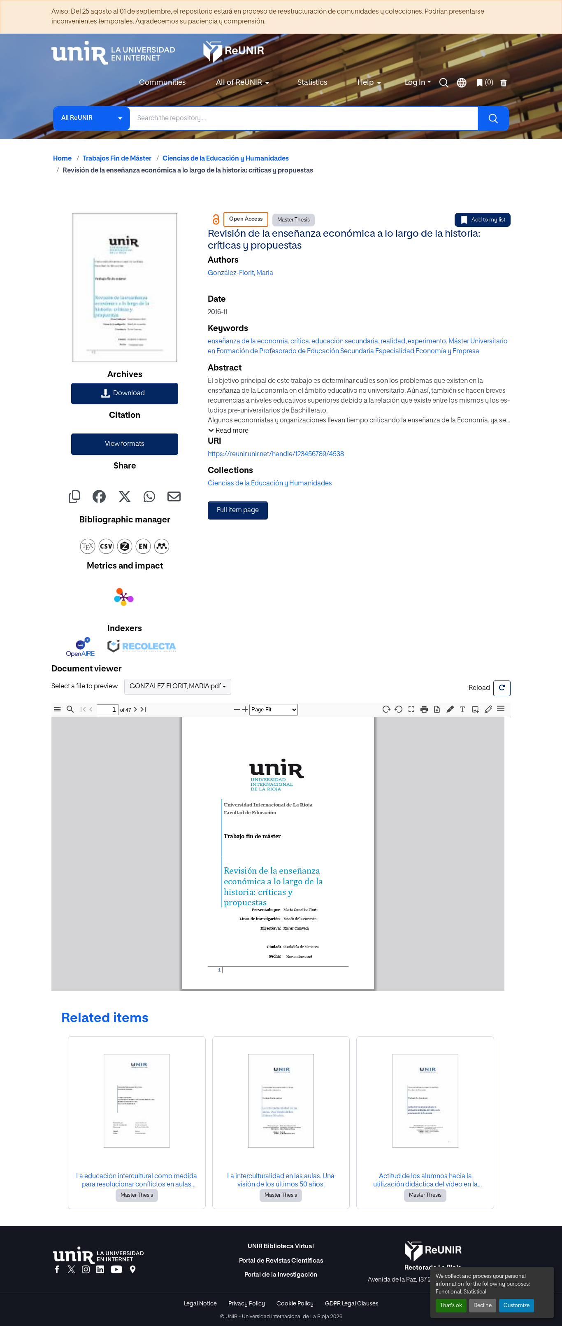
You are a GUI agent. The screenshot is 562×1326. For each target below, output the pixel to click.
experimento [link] (427, 341)
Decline (483, 1305)
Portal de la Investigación (280, 1275)
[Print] (424, 709)
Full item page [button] (238, 510)
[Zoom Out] (237, 709)
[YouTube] (116, 1270)
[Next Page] (135, 709)
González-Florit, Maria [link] (240, 273)
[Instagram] (86, 1270)
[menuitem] (241, 83)
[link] (124, 393)
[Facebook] (57, 1270)
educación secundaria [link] (344, 341)
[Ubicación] (133, 1270)
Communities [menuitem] (162, 82)
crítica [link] (299, 341)
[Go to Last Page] (143, 709)
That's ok (451, 1305)
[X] (71, 1270)
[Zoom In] (245, 709)
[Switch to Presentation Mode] (411, 709)
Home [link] (62, 159)
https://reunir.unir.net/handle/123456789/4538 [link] (276, 454)
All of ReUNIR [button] (239, 82)
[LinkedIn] (100, 1270)
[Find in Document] (70, 709)
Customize (516, 1305)
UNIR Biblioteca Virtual (281, 1246)
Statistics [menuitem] (312, 82)
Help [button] (366, 82)
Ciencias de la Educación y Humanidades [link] (226, 159)
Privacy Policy (246, 1304)
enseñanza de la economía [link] (248, 341)
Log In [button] (416, 82)
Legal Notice (200, 1304)
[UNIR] (98, 1255)
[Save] (437, 709)
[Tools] (501, 709)
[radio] (451, 708)
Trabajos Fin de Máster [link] (117, 159)
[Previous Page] (91, 709)
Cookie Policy (295, 1304)
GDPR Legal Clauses (352, 1304)
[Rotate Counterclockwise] (399, 709)
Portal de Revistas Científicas (281, 1261)
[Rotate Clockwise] (386, 709)
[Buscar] (493, 118)
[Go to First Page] (83, 709)
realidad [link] (393, 341)
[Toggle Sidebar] (58, 709)
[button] (444, 83)
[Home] (117, 53)
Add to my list (488, 220)
